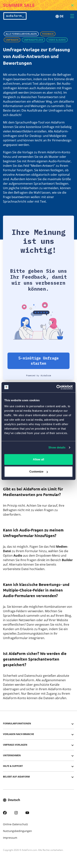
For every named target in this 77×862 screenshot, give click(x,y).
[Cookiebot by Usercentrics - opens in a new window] (56, 387)
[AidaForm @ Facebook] (5, 812)
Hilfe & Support (13, 766)
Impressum (10, 837)
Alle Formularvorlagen (21, 33)
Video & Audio (57, 39)
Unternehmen (12, 755)
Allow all (38, 459)
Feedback (48, 33)
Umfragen (12, 39)
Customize (36, 471)
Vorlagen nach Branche (18, 734)
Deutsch (14, 800)
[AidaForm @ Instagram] (16, 812)
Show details (56, 447)
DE (62, 16)
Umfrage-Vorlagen (15, 744)
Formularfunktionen (17, 723)
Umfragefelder (33, 39)
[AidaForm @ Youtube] (27, 812)
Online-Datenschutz (15, 824)
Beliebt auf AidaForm (16, 776)
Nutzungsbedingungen (17, 831)
